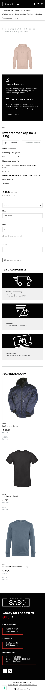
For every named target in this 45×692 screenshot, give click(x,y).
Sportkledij (19, 10)
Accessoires (7, 18)
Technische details (31, 142)
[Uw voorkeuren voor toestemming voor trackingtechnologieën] (4, 687)
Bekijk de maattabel (13, 236)
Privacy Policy (13, 685)
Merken (16, 18)
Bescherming (20, 14)
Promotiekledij (7, 10)
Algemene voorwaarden (28, 685)
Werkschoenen (8, 14)
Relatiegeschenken (34, 14)
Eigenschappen (10, 142)
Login (34, 3)
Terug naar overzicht (15, 269)
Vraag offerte (14, 114)
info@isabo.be (12, 631)
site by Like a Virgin (24, 689)
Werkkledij (28, 10)
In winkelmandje (14, 260)
